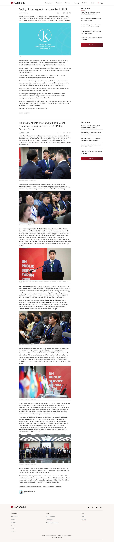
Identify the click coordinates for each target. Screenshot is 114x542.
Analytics (84, 3)
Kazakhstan (22, 486)
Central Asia (58, 486)
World (12, 528)
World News (27, 113)
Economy (76, 3)
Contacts (83, 519)
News (21, 113)
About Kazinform (50, 516)
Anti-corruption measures (52, 522)
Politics (13, 519)
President (59, 3)
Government (51, 486)
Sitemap (83, 516)
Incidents (13, 532)
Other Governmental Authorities (34, 486)
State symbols (49, 519)
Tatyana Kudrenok (29, 491)
